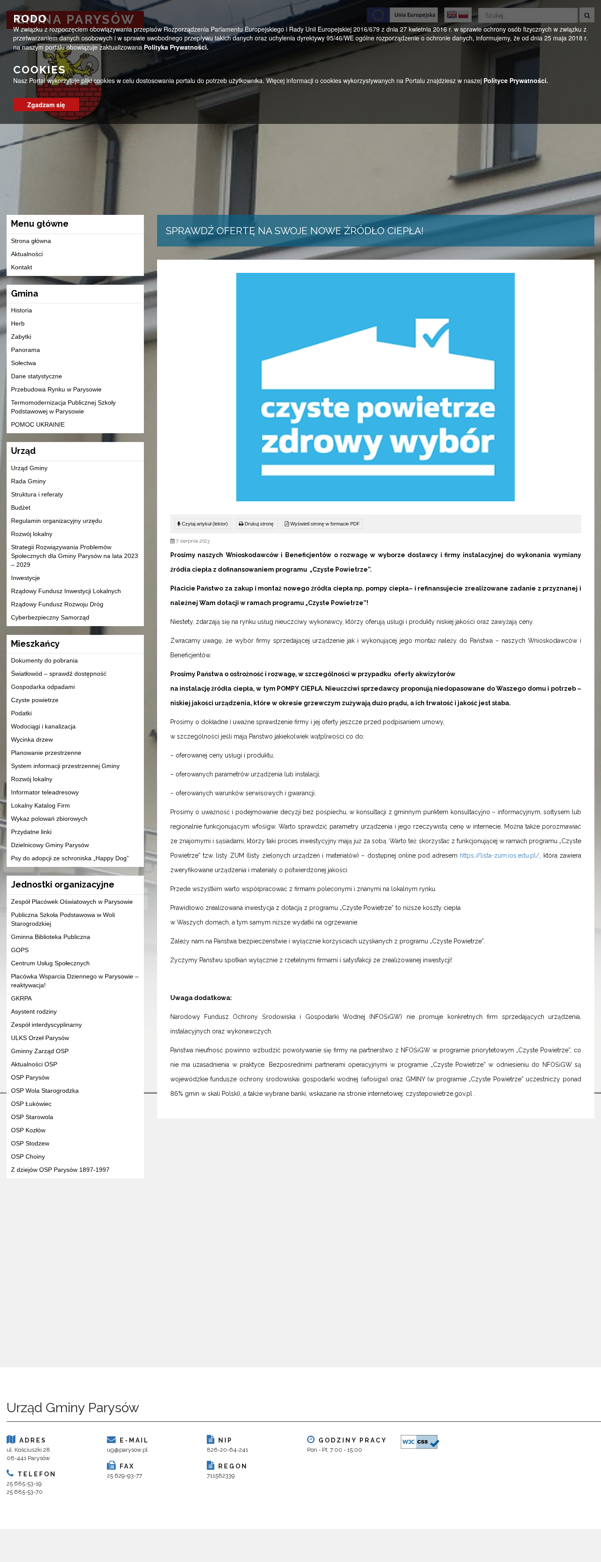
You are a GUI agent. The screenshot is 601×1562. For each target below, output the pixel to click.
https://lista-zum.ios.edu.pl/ (499, 855)
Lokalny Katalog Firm (40, 805)
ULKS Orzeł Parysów (40, 1037)
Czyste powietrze (35, 699)
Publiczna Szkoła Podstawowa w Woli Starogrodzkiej (63, 919)
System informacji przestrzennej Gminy (65, 765)
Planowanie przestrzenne (46, 752)
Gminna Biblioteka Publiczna (50, 936)
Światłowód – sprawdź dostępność (58, 673)
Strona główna (31, 240)
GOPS (20, 949)
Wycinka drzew (32, 739)
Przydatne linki (31, 831)
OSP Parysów (30, 1077)
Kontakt (21, 267)
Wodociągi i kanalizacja (43, 726)
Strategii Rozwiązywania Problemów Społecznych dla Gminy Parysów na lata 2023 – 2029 (74, 556)
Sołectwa (23, 362)
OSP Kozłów (28, 1130)
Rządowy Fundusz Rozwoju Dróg (57, 604)
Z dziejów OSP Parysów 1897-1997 (60, 1169)
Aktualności (27, 253)
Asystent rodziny (34, 1011)
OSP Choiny (28, 1156)
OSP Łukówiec (31, 1103)
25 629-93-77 (124, 1475)
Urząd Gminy (29, 467)
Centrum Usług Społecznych (50, 963)
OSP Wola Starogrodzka (45, 1090)
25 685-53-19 (24, 1483)
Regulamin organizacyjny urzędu (56, 520)
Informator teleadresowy (45, 792)
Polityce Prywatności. (516, 80)
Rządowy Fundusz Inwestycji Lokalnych (66, 590)
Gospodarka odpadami (43, 686)
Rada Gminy (28, 481)
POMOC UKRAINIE (38, 424)
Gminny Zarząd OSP (40, 1051)
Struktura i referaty (37, 494)
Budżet (20, 507)
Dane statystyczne (36, 376)
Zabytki (21, 336)
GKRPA (21, 998)
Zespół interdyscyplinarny (46, 1024)
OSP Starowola (32, 1116)
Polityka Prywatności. (176, 46)
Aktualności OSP (34, 1064)
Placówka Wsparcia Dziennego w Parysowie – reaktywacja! (75, 981)
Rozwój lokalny (31, 533)
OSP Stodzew (30, 1143)
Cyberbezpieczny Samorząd (50, 617)
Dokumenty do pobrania (44, 660)
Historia (21, 310)
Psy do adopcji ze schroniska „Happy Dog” (70, 858)
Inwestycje (25, 577)
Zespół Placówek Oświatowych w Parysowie (72, 901)
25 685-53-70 (25, 1492)
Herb (18, 323)
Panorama (25, 349)
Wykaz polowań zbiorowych (49, 818)
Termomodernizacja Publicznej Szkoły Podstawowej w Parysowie (63, 407)
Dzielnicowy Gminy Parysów (50, 844)
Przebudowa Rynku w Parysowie (56, 389)
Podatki (21, 713)
